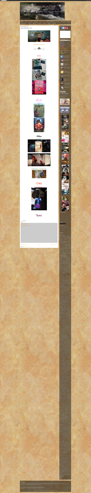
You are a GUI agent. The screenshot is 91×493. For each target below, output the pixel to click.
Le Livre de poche (68, 260)
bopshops (51, 490)
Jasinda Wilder (61, 354)
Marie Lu (63, 402)
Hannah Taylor (69, 343)
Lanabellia (69, 378)
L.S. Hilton (62, 378)
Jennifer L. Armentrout (67, 357)
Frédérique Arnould (62, 337)
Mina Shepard (63, 416)
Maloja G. (69, 398)
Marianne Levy (61, 401)
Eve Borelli (67, 332)
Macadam (67, 262)
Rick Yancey (67, 435)
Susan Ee (69, 457)
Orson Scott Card (62, 426)
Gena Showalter (69, 340)
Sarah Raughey (62, 446)
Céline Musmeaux (66, 317)
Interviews (52, 21)
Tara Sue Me (61, 462)
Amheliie (62, 285)
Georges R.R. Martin (65, 341)
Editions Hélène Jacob (62, 245)
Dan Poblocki (66, 318)
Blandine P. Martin (69, 300)
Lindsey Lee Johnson (65, 387)
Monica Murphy (62, 418)
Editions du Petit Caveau (63, 250)
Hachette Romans (67, 253)
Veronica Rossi (63, 469)
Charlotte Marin (69, 310)
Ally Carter (61, 282)
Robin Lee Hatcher (68, 436)
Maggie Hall (63, 398)
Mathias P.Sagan (65, 407)
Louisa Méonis (67, 390)
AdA (60, 236)
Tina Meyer (65, 466)
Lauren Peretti (67, 381)
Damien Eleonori (62, 318)
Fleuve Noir (66, 252)
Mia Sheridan (65, 413)
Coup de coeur (63, 21)
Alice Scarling (61, 281)
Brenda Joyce (65, 301)
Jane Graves (69, 353)
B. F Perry (67, 296)
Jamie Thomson (69, 352)
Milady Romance (65, 263)
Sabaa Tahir (69, 440)
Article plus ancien (54, 244)
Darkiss (70, 239)
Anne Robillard (66, 293)
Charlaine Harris (67, 309)
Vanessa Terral (67, 468)
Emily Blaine (62, 326)
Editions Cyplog (62, 244)
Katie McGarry (69, 372)
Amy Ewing (61, 286)
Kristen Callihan (62, 377)
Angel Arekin (69, 289)
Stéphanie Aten (61, 456)
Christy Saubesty (67, 313)
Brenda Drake (61, 301)
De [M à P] (44, 23)
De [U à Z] (54, 23)
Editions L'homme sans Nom (64, 246)
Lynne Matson (69, 394)
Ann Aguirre (68, 291)
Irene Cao (62, 347)
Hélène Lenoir (61, 346)
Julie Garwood (66, 365)
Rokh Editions (67, 266)
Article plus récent (24, 244)
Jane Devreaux (65, 353)
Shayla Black (62, 449)
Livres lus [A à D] (23, 23)
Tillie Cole (62, 466)
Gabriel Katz (67, 338)
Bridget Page (61, 302)
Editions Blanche (64, 242)
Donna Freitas (69, 321)
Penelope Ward (67, 429)
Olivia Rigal (64, 425)
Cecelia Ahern (64, 308)
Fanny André (61, 334)
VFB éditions (66, 268)
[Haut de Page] (90, 491)
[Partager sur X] (24, 220)
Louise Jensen (63, 391)
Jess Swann (69, 359)
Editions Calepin (69, 242)
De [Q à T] (49, 23)
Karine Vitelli (65, 369)
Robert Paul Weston (63, 436)
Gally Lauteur (69, 339)
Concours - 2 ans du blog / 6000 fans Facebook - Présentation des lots (67, 56)
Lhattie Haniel (62, 385)
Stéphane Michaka (62, 455)
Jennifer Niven (61, 358)
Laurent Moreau (69, 382)
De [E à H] (29, 23)
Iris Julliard (67, 347)
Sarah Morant (61, 445)
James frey (61, 352)
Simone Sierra (63, 450)
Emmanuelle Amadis (65, 328)
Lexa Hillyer (67, 384)
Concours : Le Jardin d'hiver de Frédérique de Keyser (67, 76)
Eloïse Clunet (67, 324)
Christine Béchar (68, 312)
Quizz (44, 21)
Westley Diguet (69, 472)
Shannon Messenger (62, 448)
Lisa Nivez (67, 388)
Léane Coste (61, 395)
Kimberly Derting (62, 376)
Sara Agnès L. (65, 443)
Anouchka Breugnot (66, 294)
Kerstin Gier (69, 374)
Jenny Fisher (61, 359)
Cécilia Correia (61, 316)
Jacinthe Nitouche (68, 350)
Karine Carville (61, 369)
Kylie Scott (65, 377)
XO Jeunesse (61, 269)
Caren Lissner (69, 303)
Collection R (62, 239)
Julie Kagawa (61, 366)
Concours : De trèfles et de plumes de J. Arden (67, 87)
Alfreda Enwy (65, 280)
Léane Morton (64, 395)
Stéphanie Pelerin (66, 457)
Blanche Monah (64, 300)
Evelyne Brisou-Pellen (64, 333)
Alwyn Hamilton (68, 282)
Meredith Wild (67, 412)
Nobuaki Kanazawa (65, 423)
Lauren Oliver (63, 381)
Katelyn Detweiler (66, 371)
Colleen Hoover (68, 315)
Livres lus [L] (39, 23)
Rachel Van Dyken (65, 432)
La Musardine (64, 260)
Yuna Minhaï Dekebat (66, 473)
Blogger (56, 490)
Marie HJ (68, 401)
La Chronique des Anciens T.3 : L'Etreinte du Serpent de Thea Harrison (67, 83)
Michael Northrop (66, 414)
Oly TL (70, 425)
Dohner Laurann (65, 321)
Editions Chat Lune (68, 243)
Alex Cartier (66, 279)
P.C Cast (66, 426)
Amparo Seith (65, 285)
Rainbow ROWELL (64, 433)
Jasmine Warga (65, 354)
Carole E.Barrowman (66, 305)
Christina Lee (64, 312)
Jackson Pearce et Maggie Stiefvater (64, 351)
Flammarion (63, 252)
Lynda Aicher (62, 394)
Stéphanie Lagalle (62, 457)
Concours (30, 21)
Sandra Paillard (65, 442)
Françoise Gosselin (68, 336)
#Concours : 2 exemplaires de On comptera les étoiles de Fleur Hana (67, 79)
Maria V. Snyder (65, 400)
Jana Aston (61, 353)
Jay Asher (68, 354)
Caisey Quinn (61, 303)
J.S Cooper (61, 350)
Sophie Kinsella (62, 453)
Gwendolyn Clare (62, 343)
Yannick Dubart (61, 473)
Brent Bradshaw (69, 301)
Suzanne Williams (64, 458)
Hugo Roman (63, 255)
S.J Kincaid (65, 440)
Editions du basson (68, 250)
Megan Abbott (63, 410)
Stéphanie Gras (69, 456)
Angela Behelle (62, 290)
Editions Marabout (68, 247)
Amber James (62, 284)
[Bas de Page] (90, 492)
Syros (67, 267)
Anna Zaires (65, 292)
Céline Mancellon (62, 317)
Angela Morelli (67, 290)
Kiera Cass (63, 375)
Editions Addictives (64, 241)
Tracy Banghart (67, 467)
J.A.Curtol (64, 349)
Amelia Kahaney (68, 284)
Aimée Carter (67, 278)
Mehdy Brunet (67, 410)
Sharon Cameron (67, 448)
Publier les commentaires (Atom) (28, 246)
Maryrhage (61, 407)
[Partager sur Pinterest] (25, 220)
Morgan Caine (66, 418)
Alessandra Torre (63, 279)
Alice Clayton (69, 280)
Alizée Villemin (65, 281)
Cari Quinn (61, 304)
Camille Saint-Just (65, 303)
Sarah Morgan (65, 445)
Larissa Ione (61, 379)
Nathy (68, 421)
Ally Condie (64, 282)
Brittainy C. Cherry (66, 302)
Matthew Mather (63, 408)
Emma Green (68, 327)
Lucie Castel (67, 392)
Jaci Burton (64, 350)
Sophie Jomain (65, 452)
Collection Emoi (67, 238)
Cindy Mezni (65, 314)
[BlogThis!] (23, 220)
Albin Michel (63, 236)
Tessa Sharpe (64, 464)
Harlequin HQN (63, 254)
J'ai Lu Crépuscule (63, 257)
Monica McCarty (68, 417)
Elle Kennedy (63, 323)
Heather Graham (62, 344)
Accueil (26, 21)
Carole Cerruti (61, 305)
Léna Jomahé (67, 395)
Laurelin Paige (63, 380)
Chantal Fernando (62, 309)
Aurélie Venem (64, 296)
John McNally (63, 362)
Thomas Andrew (62, 465)
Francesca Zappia (63, 336)
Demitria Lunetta (64, 320)
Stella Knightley (69, 454)
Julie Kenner (64, 366)
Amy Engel (69, 285)
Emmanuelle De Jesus (64, 329)
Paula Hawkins (63, 428)
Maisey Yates (66, 398)
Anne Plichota (62, 293)
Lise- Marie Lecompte (67, 389)
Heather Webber (66, 344)
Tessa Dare (61, 464)
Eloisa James (63, 324)
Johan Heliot (63, 361)
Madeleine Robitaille (66, 397)
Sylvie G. (68, 459)
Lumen (64, 262)
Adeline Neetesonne (63, 278)
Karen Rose (66, 368)
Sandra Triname (69, 442)
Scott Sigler (67, 447)
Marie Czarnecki (65, 401)
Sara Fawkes (69, 443)
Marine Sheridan (65, 403)
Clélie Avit (64, 315)
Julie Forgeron (63, 365)
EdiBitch (61, 240)
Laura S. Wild (69, 379)
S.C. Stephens (67, 439)
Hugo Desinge (69, 254)
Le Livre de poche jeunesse (64, 261)
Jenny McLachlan (65, 359)
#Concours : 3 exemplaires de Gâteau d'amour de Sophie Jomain (67, 72)
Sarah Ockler (69, 445)
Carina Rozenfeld (65, 304)
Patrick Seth (68, 427)
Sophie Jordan (69, 452)
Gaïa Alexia (65, 340)
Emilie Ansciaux (65, 325)
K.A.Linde (63, 367)
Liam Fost (68, 385)
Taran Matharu (67, 462)
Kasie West (68, 369)
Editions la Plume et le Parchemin (64, 251)
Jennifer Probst (65, 358)
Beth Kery (61, 300)
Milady (61, 263)
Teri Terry (69, 463)
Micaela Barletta (69, 413)
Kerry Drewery (65, 374)
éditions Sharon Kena (66, 272)
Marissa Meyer (67, 405)
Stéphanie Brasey (65, 456)
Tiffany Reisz (69, 465)
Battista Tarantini (67, 297)
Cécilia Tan (65, 316)
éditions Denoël (66, 271)
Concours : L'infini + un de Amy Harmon (67, 60)
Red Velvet (64, 266)
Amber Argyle (69, 283)
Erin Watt (67, 331)
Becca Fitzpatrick (65, 298)
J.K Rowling (66, 349)
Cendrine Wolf (68, 308)
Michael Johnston (62, 414)
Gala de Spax (64, 339)
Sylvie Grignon (63, 460)
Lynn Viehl (65, 394)
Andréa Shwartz (65, 289)
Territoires (63, 268)
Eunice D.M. (64, 332)
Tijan (60, 466)
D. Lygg (70, 317)
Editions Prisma (69, 249)
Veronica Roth (67, 469)
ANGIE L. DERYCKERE (65, 276)
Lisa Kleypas (64, 388)
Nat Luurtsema (67, 420)
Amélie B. (66, 287)
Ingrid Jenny (68, 346)
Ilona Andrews (65, 346)
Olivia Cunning (69, 424)
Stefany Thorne (65, 454)
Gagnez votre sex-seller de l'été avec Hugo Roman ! (67, 67)
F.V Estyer (69, 333)
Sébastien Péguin (67, 460)
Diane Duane (61, 321)
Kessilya (61, 375)
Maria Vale (69, 400)
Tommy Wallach (63, 467)
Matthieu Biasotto (67, 408)
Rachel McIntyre (61, 432)
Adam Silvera (67, 277)
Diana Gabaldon (68, 320)
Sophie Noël (65, 453)
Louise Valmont (66, 391)
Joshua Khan (63, 363)
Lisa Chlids (69, 387)
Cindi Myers (62, 314)
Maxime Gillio (67, 409)
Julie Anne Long (66, 364)
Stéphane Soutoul (68, 455)
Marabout (69, 262)
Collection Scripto (66, 239)
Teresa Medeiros (66, 463)
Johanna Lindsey (67, 361)
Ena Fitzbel (63, 330)
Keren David (61, 374)
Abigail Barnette (64, 277)
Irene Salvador (64, 347)
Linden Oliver (61, 387)
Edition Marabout (68, 240)
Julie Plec (68, 366)
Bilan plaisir (57, 21)
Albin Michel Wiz (68, 236)
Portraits (22, 21)
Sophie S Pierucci (69, 453)
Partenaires (68, 21)
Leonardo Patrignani (64, 384)
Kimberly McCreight (66, 376)
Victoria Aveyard (64, 470)
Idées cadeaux (36, 21)
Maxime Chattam (63, 409)
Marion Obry (66, 404)
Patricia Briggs (64, 427)
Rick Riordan (64, 435)
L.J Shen (68, 377)
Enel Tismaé (67, 330)
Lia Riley (66, 385)
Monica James (63, 417)
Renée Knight (61, 435)
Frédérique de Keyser (67, 337)
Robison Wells (65, 437)
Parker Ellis (61, 427)
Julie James (69, 365)
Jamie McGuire (65, 352)
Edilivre (64, 240)
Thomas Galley (65, 465)
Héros (40, 21)
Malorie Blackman (62, 399)
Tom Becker (68, 466)
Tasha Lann (63, 463)
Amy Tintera (62, 287)
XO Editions (69, 268)
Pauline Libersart (68, 428)
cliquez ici (61, 233)
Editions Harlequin (68, 244)
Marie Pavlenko (67, 402)
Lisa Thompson (63, 389)
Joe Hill (61, 361)
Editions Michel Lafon (64, 248)
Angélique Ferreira (64, 291)
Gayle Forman (61, 340)
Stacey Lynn (61, 454)
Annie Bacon (61, 294)
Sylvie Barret (64, 459)
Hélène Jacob (67, 255)
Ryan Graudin (63, 439)
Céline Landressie (68, 316)
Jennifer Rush (69, 358)
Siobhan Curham (67, 450)
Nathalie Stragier (65, 421)
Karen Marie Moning (62, 368)
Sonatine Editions (64, 267)
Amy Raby (68, 286)
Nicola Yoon (64, 422)
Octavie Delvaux (65, 424)
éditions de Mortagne (62, 273)
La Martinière (63, 259)
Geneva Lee (61, 341)
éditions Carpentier (62, 271)
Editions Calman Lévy (63, 243)
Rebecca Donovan (65, 434)
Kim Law (69, 375)
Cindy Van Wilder (69, 314)
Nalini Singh (63, 420)
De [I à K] (34, 23)
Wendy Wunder (65, 472)
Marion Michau (62, 404)
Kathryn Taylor (64, 372)
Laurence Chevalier (64, 382)
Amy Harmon (65, 286)
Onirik (38, 168)
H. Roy (66, 343)
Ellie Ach (66, 323)
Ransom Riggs (69, 433)
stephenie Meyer (62, 475)
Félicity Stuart (63, 338)
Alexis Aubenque (61, 280)
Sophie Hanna (61, 452)
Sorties (48, 21)
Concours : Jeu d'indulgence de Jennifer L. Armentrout (67, 64)
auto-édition (65, 269)
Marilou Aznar (61, 403)
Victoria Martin (69, 470)
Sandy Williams (61, 443)
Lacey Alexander (66, 378)
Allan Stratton (69, 281)
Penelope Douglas (62, 429)
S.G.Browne (63, 440)
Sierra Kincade (66, 449)
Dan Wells (69, 318)
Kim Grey (66, 375)
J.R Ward (69, 349)
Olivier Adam (67, 425)
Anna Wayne (61, 292)
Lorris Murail (63, 390)
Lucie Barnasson (64, 392)
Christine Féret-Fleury (62, 313)
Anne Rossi (69, 293)
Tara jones (64, 462)
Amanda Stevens (65, 283)
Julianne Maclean (62, 364)
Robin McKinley (61, 437)
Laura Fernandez (65, 379)
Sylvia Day (61, 459)
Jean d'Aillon (65, 355)
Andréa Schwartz (61, 289)
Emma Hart (61, 328)
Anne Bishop (69, 292)
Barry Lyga (63, 297)
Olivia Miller (61, 425)
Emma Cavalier (66, 326)
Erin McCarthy (64, 331)
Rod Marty (69, 437)
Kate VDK (62, 371)
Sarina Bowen (66, 446)
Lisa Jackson (61, 388)
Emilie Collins (69, 325)
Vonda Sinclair (61, 472)
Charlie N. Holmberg (64, 310)
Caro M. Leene (69, 304)
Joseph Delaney (67, 362)
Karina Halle (69, 368)
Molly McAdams (67, 416)
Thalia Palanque (67, 464)
